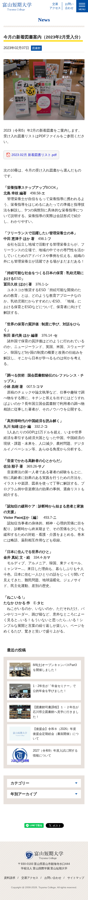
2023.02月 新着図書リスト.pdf (34, 155)
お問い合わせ (52, 877)
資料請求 (9, 877)
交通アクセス (29, 877)
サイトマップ (75, 877)
